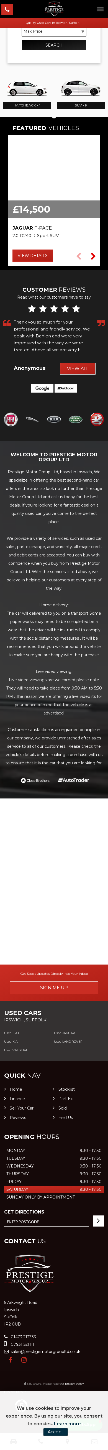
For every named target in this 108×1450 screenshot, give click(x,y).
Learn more (67, 1423)
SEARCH (54, 45)
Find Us (65, 1117)
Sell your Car (22, 1108)
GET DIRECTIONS (24, 1212)
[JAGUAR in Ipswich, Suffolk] (32, 420)
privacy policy (74, 1383)
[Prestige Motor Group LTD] (54, 8)
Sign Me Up (54, 987)
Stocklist (66, 1089)
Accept (55, 1431)
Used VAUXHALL (16, 1050)
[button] (93, 256)
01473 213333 (23, 1336)
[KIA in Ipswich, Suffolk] (54, 420)
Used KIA (11, 1042)
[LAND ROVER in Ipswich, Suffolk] (75, 420)
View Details (33, 255)
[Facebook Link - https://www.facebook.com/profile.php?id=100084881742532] (10, 1360)
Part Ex (65, 1098)
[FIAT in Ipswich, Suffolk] (11, 420)
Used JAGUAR (64, 1033)
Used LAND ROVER (68, 1042)
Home (16, 1089)
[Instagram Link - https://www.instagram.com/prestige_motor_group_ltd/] (24, 1360)
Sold (62, 1108)
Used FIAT (11, 1033)
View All (78, 368)
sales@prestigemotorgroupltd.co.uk (45, 1351)
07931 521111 (22, 1344)
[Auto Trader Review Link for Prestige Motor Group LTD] (65, 388)
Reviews (18, 1117)
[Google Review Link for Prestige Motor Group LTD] (42, 388)
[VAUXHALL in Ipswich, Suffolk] (97, 420)
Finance (17, 1098)
